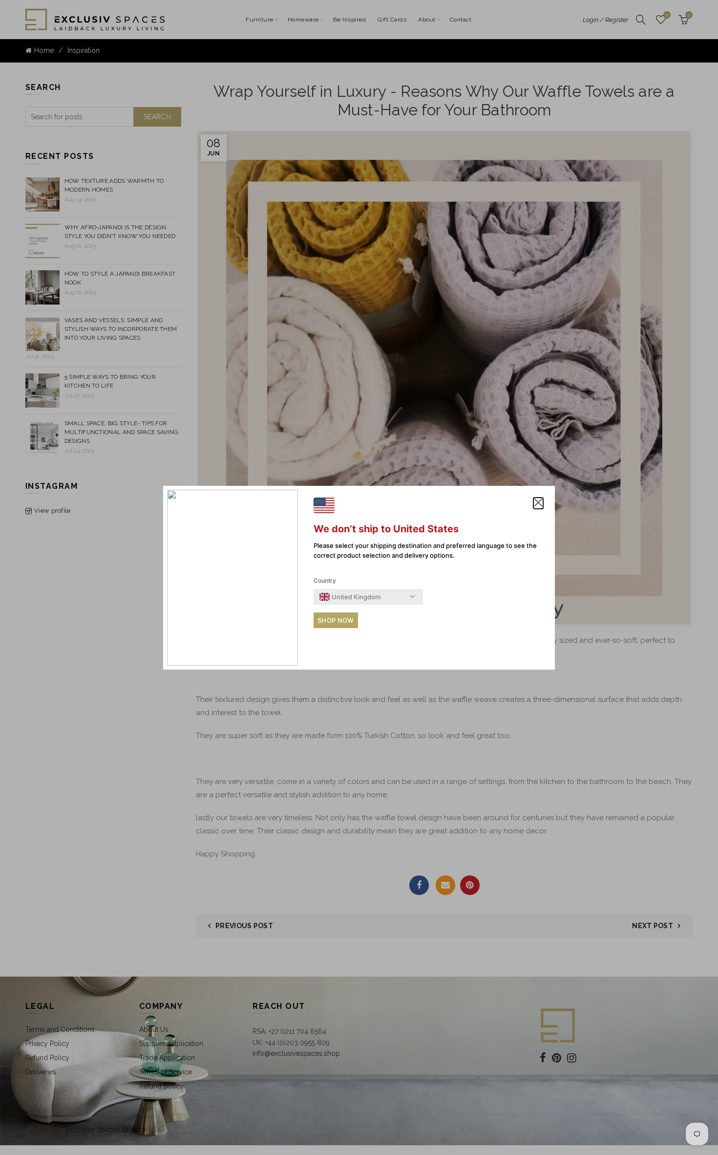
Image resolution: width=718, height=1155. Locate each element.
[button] (538, 503)
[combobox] (349, 597)
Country (325, 580)
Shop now (335, 620)
